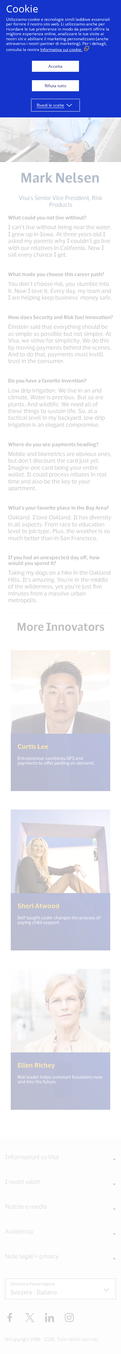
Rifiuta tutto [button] (55, 86)
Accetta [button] (55, 66)
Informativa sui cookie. (61, 49)
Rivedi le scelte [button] (50, 105)
